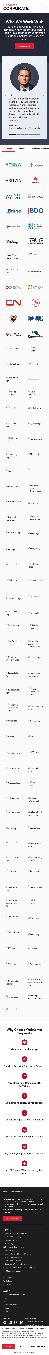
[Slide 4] (26, 134)
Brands (22, 148)
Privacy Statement (29, 1352)
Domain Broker (9, 1250)
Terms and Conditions (11, 1304)
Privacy (6, 1308)
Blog (5, 1298)
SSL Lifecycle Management (13, 1247)
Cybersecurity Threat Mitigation (15, 1264)
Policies (6, 1311)
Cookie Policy (17, 1352)
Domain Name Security (12, 1237)
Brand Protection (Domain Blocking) (17, 1254)
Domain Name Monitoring (13, 1261)
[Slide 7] (38, 134)
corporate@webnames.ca (34, 1325)
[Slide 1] (12, 134)
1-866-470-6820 (39, 1321)
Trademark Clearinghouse (13, 1257)
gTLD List (7, 1284)
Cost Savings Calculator (12, 1271)
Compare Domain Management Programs (19, 1267)
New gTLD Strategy (10, 1240)
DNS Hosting (8, 1243)
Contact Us (24, 46)
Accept (9, 1346)
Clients (8, 148)
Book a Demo (12, 1218)
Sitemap (6, 1301)
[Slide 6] (34, 134)
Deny (22, 1346)
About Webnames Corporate (14, 1294)
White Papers (8, 1281)
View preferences (38, 1346)
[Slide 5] (30, 134)
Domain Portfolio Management (15, 1233)
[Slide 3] (22, 134)
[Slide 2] (18, 134)
